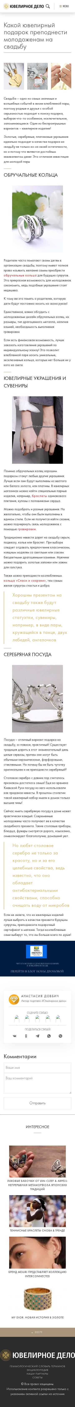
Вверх (38, 1332)
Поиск (48, 6)
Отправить (37, 1103)
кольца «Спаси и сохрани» (25, 580)
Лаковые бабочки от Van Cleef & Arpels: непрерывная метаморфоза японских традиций (37, 1185)
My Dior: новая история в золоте (37, 1317)
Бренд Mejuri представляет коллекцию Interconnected (38, 1274)
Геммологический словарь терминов (37, 1366)
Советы (37, 1377)
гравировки (27, 529)
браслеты (39, 496)
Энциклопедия (37, 1370)
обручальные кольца (20, 275)
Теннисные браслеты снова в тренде (37, 1230)
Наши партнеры (37, 1374)
